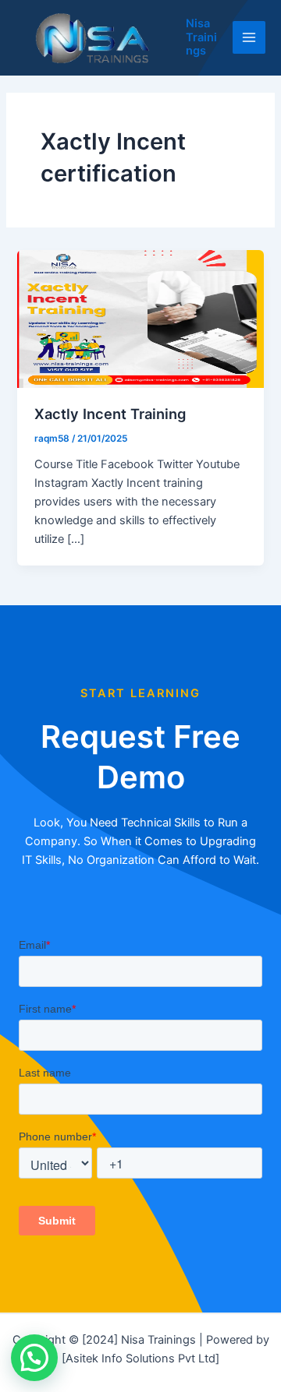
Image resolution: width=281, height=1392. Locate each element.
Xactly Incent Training (110, 413)
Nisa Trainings (201, 37)
